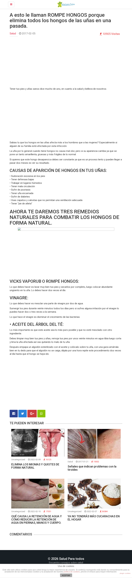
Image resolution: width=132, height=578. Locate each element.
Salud (13, 33)
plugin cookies (125, 573)
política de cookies (72, 572)
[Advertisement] (66, 62)
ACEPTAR (66, 575)
